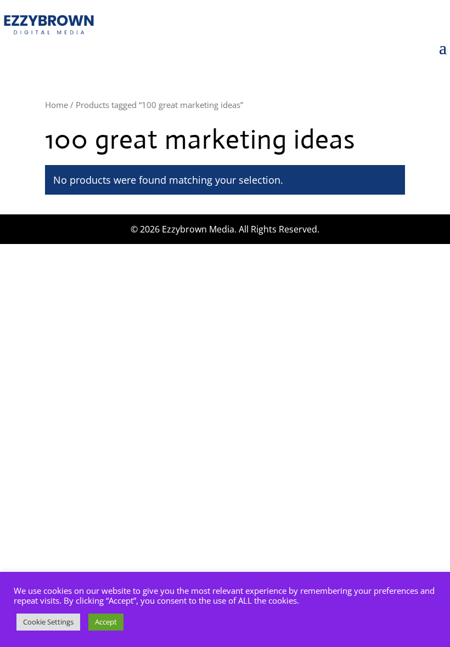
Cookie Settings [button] (48, 622)
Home (56, 104)
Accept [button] (106, 622)
